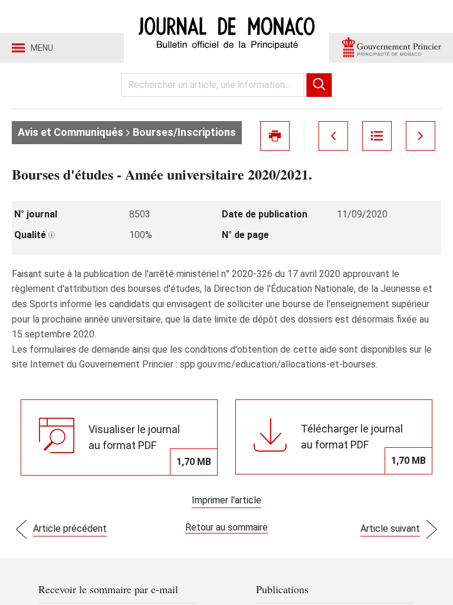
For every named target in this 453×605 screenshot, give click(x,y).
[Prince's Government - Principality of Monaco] (391, 48)
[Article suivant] (420, 136)
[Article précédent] (333, 136)
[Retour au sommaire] (377, 136)
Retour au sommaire (226, 527)
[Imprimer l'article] (275, 136)
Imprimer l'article (226, 500)
